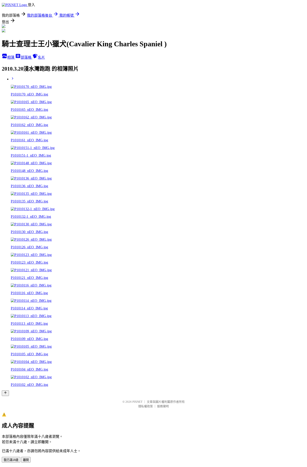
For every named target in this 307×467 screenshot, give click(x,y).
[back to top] (5, 393)
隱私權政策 (145, 406)
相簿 (11, 57)
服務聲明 (163, 406)
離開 (26, 460)
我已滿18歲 (11, 460)
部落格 (26, 57)
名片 (41, 57)
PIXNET (137, 401)
